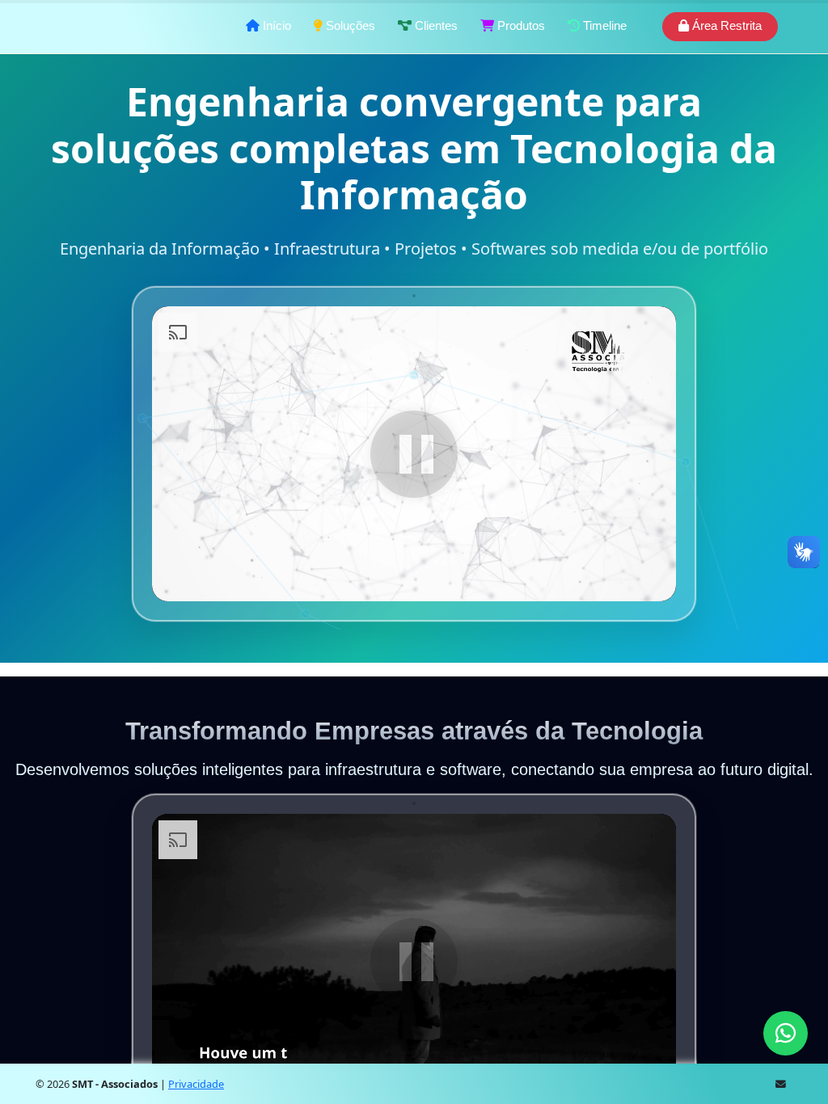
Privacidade (196, 1084)
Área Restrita (725, 25)
